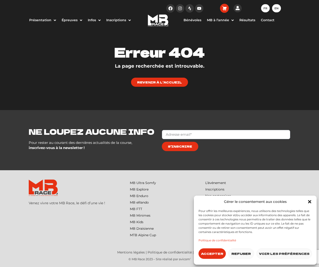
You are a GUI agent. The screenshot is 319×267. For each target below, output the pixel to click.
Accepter (212, 253)
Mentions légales (131, 252)
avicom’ (185, 259)
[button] (309, 201)
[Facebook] (170, 8)
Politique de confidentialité (217, 240)
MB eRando (139, 202)
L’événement (215, 183)
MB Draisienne (142, 228)
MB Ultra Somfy (143, 183)
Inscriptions (214, 189)
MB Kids (136, 222)
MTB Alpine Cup (143, 235)
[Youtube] (199, 8)
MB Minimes (140, 215)
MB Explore (139, 189)
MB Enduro (139, 196)
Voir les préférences (284, 253)
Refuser (241, 253)
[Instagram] (180, 8)
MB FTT (136, 209)
